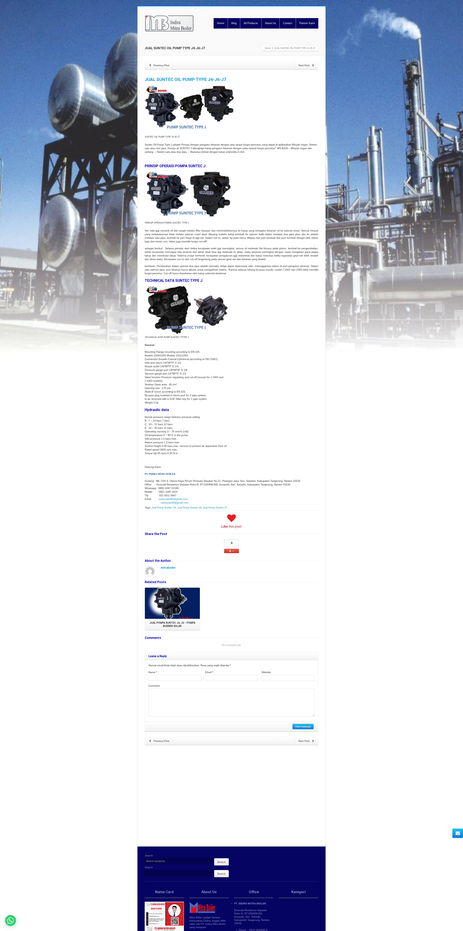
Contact (287, 23)
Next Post (304, 65)
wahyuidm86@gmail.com (173, 499)
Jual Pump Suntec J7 (215, 507)
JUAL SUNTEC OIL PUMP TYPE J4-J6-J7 (185, 79)
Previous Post (161, 65)
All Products (251, 23)
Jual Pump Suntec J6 (189, 507)
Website (266, 672)
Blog (234, 23)
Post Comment (303, 726)
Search (149, 855)
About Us (270, 23)
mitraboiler (168, 567)
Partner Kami (307, 23)
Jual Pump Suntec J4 (164, 507)
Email (209, 672)
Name (152, 672)
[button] (10, 920)
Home (220, 23)
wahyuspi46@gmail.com (174, 502)
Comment (154, 685)
